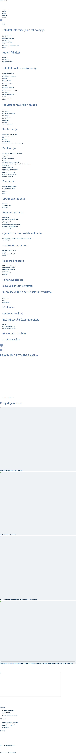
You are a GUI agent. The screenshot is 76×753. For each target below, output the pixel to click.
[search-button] (1, 350)
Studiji (3, 25)
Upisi (3, 23)
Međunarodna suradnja (7, 176)
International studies (7, 273)
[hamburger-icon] (1, 20)
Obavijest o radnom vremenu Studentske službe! (11, 470)
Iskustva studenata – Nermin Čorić (8, 534)
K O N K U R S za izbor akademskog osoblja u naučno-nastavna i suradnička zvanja (18, 599)
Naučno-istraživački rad (7, 124)
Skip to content (3, 1)
